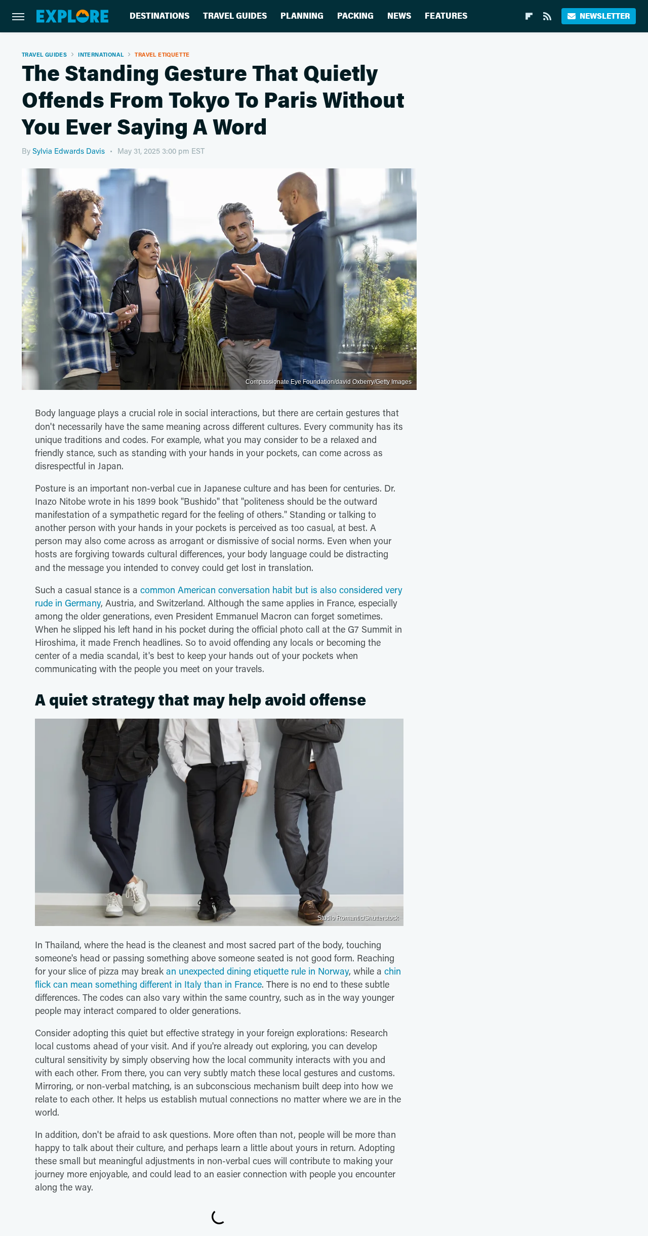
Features (446, 16)
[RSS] (547, 16)
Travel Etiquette (162, 54)
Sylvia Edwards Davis (68, 151)
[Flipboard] (529, 16)
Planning (301, 16)
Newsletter (605, 16)
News (399, 16)
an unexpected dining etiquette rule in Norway (257, 971)
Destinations (159, 16)
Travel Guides (235, 16)
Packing (355, 16)
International (101, 54)
